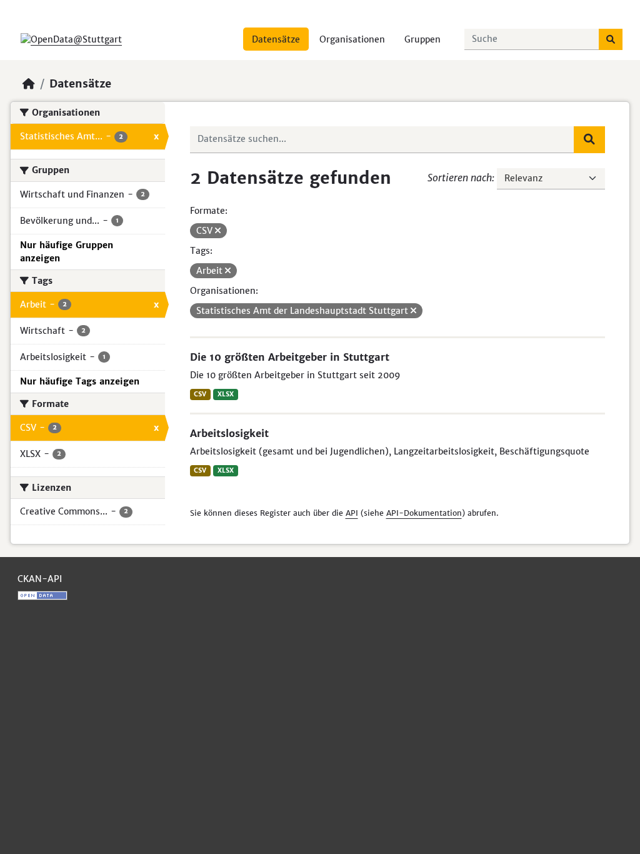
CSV (200, 394)
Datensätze (276, 39)
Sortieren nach (460, 177)
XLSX (226, 394)
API (352, 513)
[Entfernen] (218, 230)
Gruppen (422, 39)
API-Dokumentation (424, 513)
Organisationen (352, 39)
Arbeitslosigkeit (229, 433)
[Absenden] (610, 39)
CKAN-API (40, 579)
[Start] (28, 84)
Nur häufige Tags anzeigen (79, 381)
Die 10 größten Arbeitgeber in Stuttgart (289, 357)
